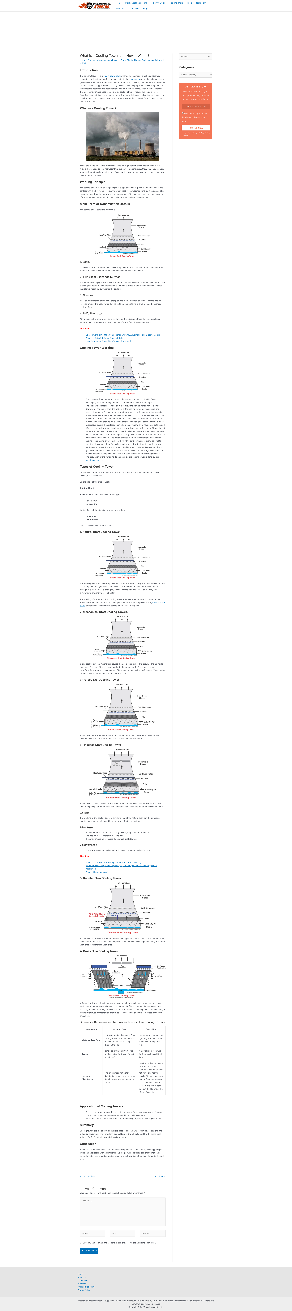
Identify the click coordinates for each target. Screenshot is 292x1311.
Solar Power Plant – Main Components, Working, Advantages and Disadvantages (123, 335)
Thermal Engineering (143, 60)
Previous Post (87, 1176)
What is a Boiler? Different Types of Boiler (105, 338)
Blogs (145, 8)
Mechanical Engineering (136, 3)
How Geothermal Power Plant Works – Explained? (108, 341)
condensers (134, 79)
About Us (120, 8)
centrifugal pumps (94, 460)
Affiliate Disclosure (86, 1287)
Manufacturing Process (109, 60)
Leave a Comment (88, 60)
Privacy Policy (84, 1290)
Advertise (82, 1283)
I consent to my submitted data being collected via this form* (195, 117)
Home (118, 3)
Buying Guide (159, 3)
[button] (148, 3)
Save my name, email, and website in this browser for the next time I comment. (119, 1243)
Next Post (159, 1176)
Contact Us (134, 8)
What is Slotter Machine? (97, 872)
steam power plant (112, 76)
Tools (189, 3)
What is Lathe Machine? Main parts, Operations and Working (113, 862)
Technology (201, 3)
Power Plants (127, 60)
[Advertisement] (146, 29)
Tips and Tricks (176, 3)
